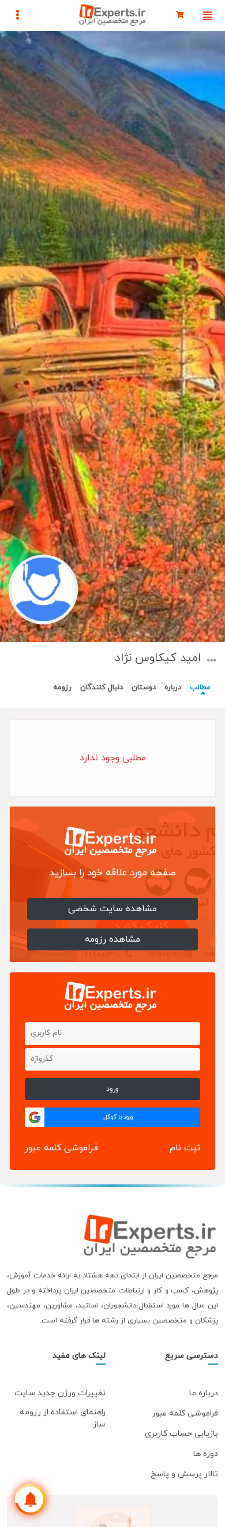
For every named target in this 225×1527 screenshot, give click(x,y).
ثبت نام (185, 1148)
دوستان (144, 687)
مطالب (200, 687)
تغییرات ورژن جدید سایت (60, 1393)
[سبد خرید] (180, 15)
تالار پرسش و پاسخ (184, 1474)
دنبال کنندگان (101, 687)
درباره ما (203, 1393)
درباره (172, 687)
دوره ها (205, 1453)
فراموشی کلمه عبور (61, 1148)
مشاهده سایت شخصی (112, 908)
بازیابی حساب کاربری (181, 1433)
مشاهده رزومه (112, 939)
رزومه (62, 687)
